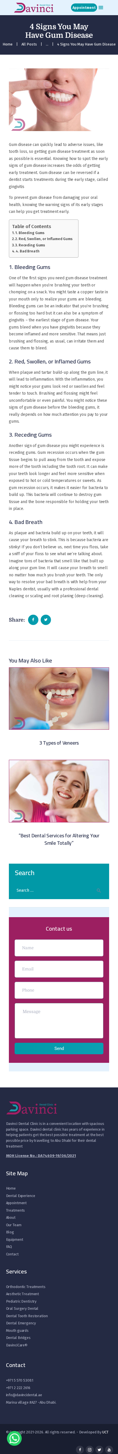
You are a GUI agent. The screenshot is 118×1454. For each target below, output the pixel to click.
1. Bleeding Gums (29, 233)
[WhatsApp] (14, 1439)
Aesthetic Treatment (22, 1294)
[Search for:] (59, 890)
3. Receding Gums (30, 245)
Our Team (13, 1225)
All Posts (29, 44)
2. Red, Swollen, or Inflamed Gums (43, 239)
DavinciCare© (16, 1345)
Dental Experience (20, 1196)
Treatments (15, 1210)
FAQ (9, 1247)
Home (8, 44)
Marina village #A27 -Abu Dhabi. (31, 1402)
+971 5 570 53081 (19, 1380)
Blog (10, 1232)
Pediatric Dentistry (21, 1301)
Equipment (14, 1239)
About (10, 1217)
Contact (12, 1254)
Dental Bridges (18, 1338)
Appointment (16, 1203)
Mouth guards (17, 1330)
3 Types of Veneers (59, 743)
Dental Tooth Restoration (27, 1316)
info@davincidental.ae (24, 1395)
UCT (105, 1432)
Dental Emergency (21, 1323)
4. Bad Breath (27, 251)
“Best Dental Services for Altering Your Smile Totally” (59, 839)
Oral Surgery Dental (22, 1308)
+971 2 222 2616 (18, 1388)
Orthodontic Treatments (26, 1287)
